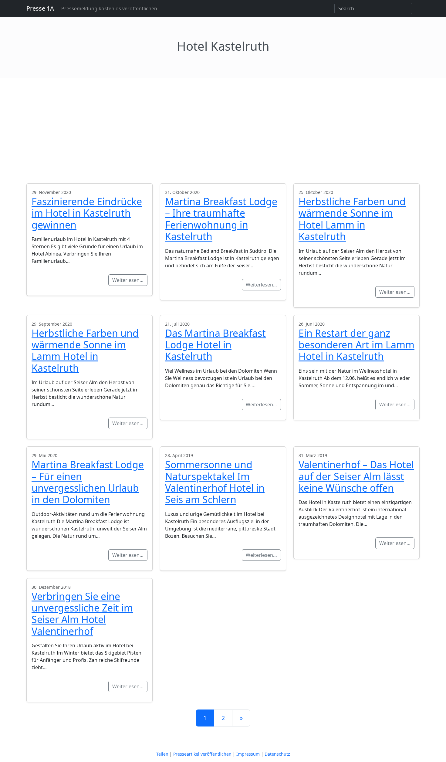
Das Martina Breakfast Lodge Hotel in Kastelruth (215, 345)
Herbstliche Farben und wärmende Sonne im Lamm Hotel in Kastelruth (85, 350)
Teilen (162, 754)
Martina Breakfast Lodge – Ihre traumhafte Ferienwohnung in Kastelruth (221, 219)
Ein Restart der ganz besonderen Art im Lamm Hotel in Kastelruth (356, 345)
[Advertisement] (223, 123)
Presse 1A (40, 8)
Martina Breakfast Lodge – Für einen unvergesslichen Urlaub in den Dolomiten (88, 482)
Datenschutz (277, 754)
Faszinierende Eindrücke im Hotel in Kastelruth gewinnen (87, 213)
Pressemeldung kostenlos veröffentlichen (109, 8)
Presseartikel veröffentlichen (202, 754)
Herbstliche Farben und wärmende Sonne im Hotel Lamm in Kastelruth (352, 219)
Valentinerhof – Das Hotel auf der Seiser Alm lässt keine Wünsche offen (356, 476)
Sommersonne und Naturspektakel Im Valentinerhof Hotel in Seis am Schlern (215, 482)
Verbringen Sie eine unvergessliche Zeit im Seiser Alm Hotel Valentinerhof (82, 614)
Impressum (248, 754)
